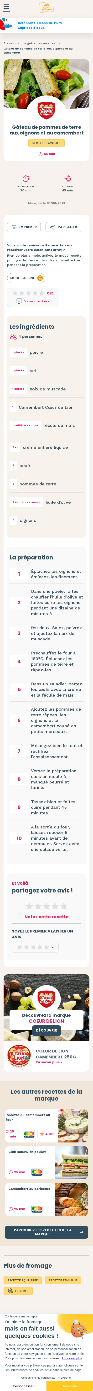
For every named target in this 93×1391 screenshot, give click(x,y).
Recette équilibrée (23, 1280)
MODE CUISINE (22, 278)
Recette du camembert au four (27, 1117)
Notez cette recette (47, 917)
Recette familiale (46, 143)
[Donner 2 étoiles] (38, 906)
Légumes (22, 1291)
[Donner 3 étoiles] (46, 906)
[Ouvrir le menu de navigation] (6, 7)
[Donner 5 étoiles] (63, 906)
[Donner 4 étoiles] (55, 906)
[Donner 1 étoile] (29, 906)
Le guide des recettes (39, 43)
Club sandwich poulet (27, 1152)
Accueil (9, 43)
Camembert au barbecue (29, 1189)
